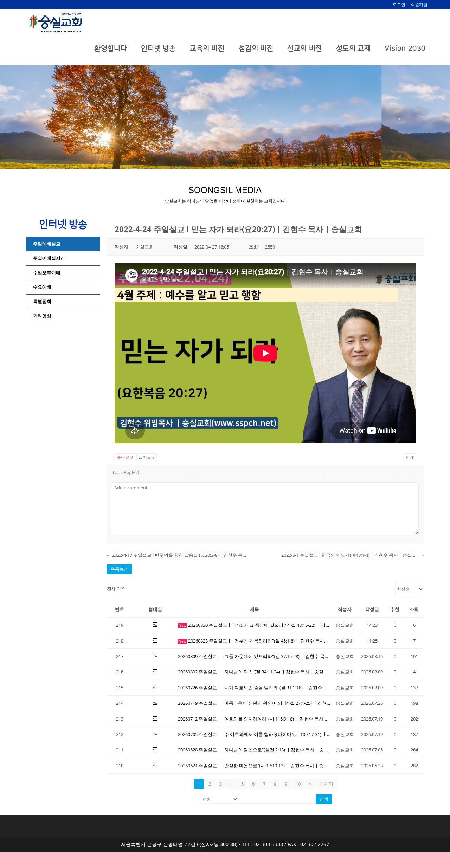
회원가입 (419, 4)
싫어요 (147, 457)
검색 (323, 799)
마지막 (326, 784)
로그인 (399, 4)
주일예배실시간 (49, 258)
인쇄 (410, 457)
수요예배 (42, 287)
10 (298, 784)
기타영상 (42, 315)
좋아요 (125, 457)
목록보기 (119, 569)
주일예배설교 (46, 243)
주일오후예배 (46, 272)
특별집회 (42, 301)
